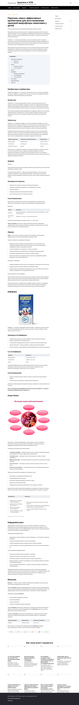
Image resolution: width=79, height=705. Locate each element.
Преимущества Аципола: (18, 66)
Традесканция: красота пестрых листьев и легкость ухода (64, 658)
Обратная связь (54, 7)
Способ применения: (18, 68)
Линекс (12, 69)
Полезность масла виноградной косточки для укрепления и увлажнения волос (64, 687)
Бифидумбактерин (15, 80)
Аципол (12, 64)
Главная (10, 7)
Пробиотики (16, 61)
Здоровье (24, 7)
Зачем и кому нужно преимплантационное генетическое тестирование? (29, 658)
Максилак (13, 82)
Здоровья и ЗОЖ (25, 2)
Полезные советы (45, 7)
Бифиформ (13, 71)
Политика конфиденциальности (14, 698)
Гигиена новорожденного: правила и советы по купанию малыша (14, 686)
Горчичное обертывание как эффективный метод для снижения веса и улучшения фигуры (31, 687)
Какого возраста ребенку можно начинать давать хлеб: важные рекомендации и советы (47, 687)
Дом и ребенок (16, 7)
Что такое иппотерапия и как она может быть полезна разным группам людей (14, 658)
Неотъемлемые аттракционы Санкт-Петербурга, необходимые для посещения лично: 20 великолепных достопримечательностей (47, 660)
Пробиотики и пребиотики (16, 59)
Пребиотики (16, 62)
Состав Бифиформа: (18, 75)
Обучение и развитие (34, 7)
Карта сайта (10, 700)
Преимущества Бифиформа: (19, 73)
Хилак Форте (14, 78)
